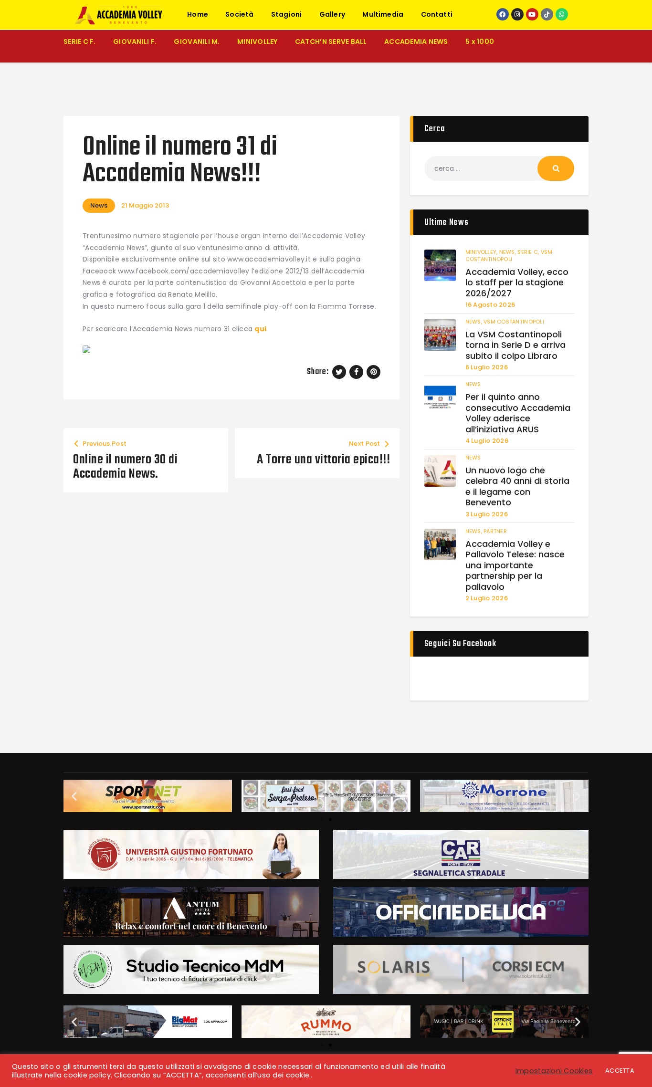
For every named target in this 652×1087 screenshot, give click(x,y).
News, (508, 252)
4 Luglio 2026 (486, 440)
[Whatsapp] (562, 14)
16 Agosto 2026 (490, 304)
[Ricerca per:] (499, 168)
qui (260, 329)
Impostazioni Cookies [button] (553, 1070)
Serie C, (528, 252)
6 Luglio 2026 (486, 367)
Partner (495, 531)
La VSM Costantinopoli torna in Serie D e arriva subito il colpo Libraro (515, 345)
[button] (74, 796)
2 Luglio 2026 (486, 598)
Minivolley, (482, 252)
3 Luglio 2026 (486, 514)
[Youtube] (532, 14)
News (98, 205)
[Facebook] (502, 14)
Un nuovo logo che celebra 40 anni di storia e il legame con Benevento (517, 486)
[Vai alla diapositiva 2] (330, 819)
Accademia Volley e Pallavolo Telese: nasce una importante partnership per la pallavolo (515, 566)
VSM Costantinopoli (509, 255)
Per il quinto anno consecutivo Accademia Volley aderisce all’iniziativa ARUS (517, 413)
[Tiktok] (547, 14)
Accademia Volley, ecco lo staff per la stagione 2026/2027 (516, 283)
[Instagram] (517, 14)
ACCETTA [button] (619, 1070)
